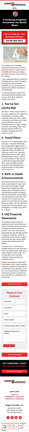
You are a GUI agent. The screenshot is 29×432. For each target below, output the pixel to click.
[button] (14, 40)
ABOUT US (14, 394)
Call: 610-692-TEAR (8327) (14, 366)
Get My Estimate (9, 345)
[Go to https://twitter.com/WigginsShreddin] (16, 418)
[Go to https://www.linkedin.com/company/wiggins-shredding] (20, 418)
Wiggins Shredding (8, 262)
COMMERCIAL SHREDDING (14, 397)
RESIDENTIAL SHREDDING (14, 399)
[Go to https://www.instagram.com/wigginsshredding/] (12, 418)
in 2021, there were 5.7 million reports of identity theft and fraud (14, 70)
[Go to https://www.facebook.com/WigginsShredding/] (8, 418)
